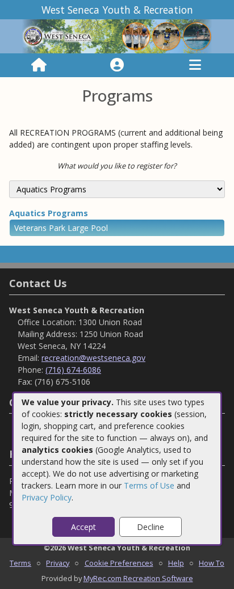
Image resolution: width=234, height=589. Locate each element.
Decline (150, 526)
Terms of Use (149, 485)
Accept (83, 526)
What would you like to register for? (117, 166)
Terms (20, 563)
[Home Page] (39, 65)
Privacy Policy (47, 497)
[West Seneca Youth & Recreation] (117, 35)
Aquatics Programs (48, 213)
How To (211, 563)
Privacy (57, 563)
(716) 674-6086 (73, 369)
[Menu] (195, 65)
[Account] (117, 65)
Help (176, 563)
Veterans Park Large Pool (61, 227)
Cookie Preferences (119, 563)
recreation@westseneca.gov (93, 357)
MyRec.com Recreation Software (138, 578)
